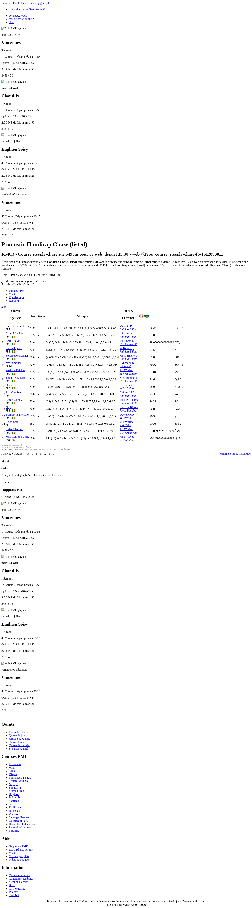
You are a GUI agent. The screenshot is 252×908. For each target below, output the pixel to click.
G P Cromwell (128, 344)
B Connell (125, 366)
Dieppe (13, 774)
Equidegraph (16, 297)
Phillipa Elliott (128, 329)
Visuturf (13, 294)
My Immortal (13, 362)
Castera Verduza (18, 780)
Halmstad (14, 810)
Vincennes (15, 764)
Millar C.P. (126, 326)
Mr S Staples (127, 340)
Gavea (12, 804)
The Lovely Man (15, 377)
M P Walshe (127, 421)
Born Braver (13, 340)
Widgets (13, 891)
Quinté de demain (19, 745)
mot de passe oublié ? (21, 18)
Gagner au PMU (18, 846)
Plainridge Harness (20, 827)
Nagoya (13, 784)
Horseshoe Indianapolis (22, 824)
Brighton (14, 794)
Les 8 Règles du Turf (21, 849)
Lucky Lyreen (14, 348)
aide (11, 22)
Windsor (14, 814)
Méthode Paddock (19, 859)
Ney (8, 407)
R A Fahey (126, 425)
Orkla (12, 770)
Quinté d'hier (16, 742)
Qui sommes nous (19, 875)
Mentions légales (18, 881)
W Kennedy (127, 348)
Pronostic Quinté (18, 732)
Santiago (14, 800)
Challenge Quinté (19, 856)
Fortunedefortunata (17, 355)
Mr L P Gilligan (129, 399)
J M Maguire (127, 362)
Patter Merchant (15, 333)
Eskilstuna (15, 807)
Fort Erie (14, 830)
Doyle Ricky (127, 414)
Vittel (12, 767)
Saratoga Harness (19, 817)
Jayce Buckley (128, 410)
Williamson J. (127, 333)
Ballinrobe (15, 797)
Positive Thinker (15, 370)
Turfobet (14, 895)
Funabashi (15, 787)
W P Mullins (127, 388)
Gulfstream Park (18, 820)
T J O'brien (126, 370)
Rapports (14, 300)
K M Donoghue (129, 377)
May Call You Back (17, 436)
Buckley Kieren (129, 407)
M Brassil (125, 417)
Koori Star (12, 421)
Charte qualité (17, 888)
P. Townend (126, 385)
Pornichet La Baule (20, 777)
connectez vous (18, 15)
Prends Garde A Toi (17, 326)
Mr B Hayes (127, 436)
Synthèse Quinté (18, 748)
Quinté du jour (17, 735)
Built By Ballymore (17, 414)
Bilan (12, 885)
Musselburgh (16, 790)
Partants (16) (16, 290)
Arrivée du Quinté (19, 738)
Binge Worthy (14, 399)
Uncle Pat (11, 385)
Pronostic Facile (26, 3)
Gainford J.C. (127, 392)
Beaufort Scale (14, 392)
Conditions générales (21, 878)
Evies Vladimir (14, 429)
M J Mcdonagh (128, 373)
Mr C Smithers (128, 355)
